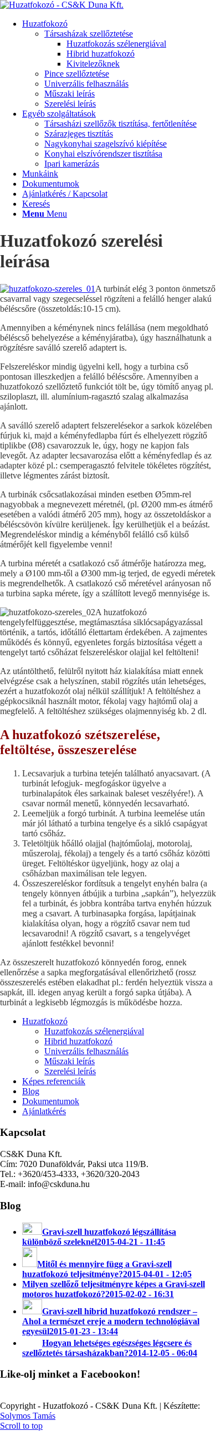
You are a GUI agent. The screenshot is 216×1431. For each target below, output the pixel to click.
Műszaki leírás (69, 1061)
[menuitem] (119, 64)
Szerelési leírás (70, 1071)
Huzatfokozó (45, 1021)
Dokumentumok (50, 1101)
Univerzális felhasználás (86, 1051)
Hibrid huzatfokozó (78, 1041)
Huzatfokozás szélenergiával (94, 1031)
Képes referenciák (53, 1081)
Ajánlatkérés (44, 1111)
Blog (30, 1091)
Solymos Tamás (27, 1415)
